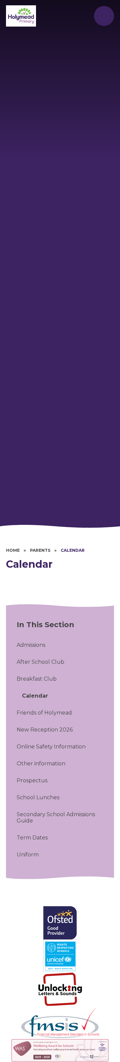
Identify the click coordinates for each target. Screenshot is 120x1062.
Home (13, 550)
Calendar (73, 550)
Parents (40, 550)
